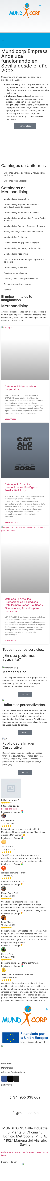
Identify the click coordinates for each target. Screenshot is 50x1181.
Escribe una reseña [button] (10, 809)
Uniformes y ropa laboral (15, 181)
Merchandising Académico (16, 254)
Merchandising (8, 1068)
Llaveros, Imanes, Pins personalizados (21, 278)
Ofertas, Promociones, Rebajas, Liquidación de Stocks (24, 260)
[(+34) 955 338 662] (25, 1091)
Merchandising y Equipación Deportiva (21, 242)
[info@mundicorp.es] (25, 1107)
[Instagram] (30, 40)
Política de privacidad (11, 1152)
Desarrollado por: (9, 1162)
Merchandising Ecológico (15, 237)
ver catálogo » (11, 419)
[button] (3, 40)
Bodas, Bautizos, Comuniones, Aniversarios (23, 231)
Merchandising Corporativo (16, 199)
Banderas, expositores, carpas (17, 284)
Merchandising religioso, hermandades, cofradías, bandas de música (21, 205)
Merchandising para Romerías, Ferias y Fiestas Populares (25, 219)
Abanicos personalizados (15, 273)
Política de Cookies (32, 1152)
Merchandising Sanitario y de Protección (22, 248)
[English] (43, 39)
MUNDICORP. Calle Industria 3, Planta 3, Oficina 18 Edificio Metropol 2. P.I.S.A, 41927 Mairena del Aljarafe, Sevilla (25, 1136)
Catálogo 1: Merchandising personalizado (21, 388)
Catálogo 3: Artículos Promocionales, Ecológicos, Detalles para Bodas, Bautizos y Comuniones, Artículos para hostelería (24, 605)
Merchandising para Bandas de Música (21, 212)
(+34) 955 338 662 (25, 1097)
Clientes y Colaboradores (13, 1072)
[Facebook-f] (20, 40)
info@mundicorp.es (25, 1113)
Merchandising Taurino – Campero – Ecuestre (24, 226)
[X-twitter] (25, 40)
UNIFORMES (6, 1063)
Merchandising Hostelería (15, 267)
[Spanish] (43, 42)
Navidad (7, 289)
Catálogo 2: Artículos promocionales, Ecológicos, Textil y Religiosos (21, 487)
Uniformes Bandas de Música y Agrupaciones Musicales (24, 174)
